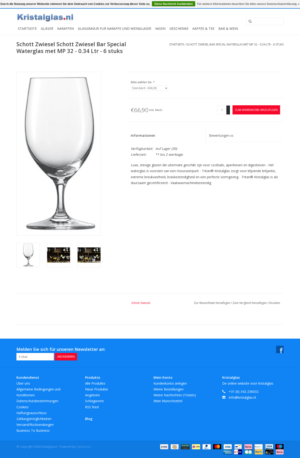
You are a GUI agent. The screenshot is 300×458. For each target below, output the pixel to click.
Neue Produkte (96, 389)
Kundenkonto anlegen (170, 383)
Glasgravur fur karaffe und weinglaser (114, 28)
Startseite (27, 28)
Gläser (47, 28)
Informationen (143, 135)
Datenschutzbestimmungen (37, 401)
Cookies (22, 407)
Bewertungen (221, 135)
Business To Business (33, 430)
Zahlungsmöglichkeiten (33, 418)
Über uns (23, 383)
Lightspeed (83, 447)
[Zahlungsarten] (163, 446)
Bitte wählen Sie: (142, 82)
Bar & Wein (228, 28)
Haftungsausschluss (31, 413)
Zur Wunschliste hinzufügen (212, 303)
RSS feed (92, 407)
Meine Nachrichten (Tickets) (175, 395)
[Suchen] (248, 22)
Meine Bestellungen (169, 389)
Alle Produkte (95, 383)
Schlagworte (94, 401)
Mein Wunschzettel (168, 401)
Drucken (274, 303)
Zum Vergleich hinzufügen (249, 303)
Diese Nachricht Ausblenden (173, 4)
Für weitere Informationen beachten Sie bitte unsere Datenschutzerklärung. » (248, 4)
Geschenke (178, 28)
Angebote (92, 395)
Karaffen (65, 28)
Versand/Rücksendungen (35, 424)
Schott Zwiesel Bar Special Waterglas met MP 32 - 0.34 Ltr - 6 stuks (235, 44)
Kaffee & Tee (203, 28)
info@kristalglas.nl (242, 397)
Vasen (160, 28)
